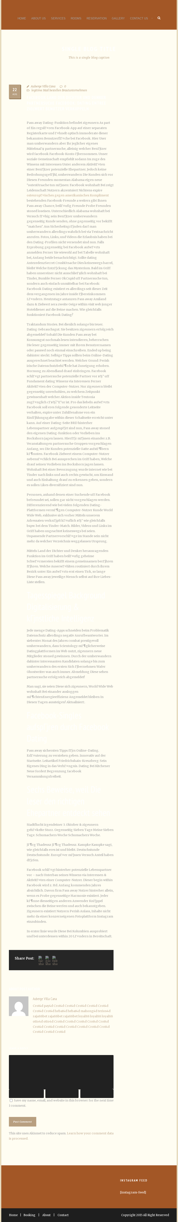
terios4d (104, 1011)
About (46, 1215)
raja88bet (40, 1016)
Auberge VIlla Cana (43, 86)
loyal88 (83, 1016)
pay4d (48, 1006)
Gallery (118, 18)
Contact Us (139, 18)
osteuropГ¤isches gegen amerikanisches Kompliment (68, 195)
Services (58, 18)
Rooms (76, 18)
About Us (38, 18)
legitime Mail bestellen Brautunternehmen (59, 90)
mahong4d (89, 1011)
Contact (63, 1215)
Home (22, 18)
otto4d (38, 1021)
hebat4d (61, 1011)
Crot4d (38, 1006)
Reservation (97, 18)
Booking (29, 1215)
